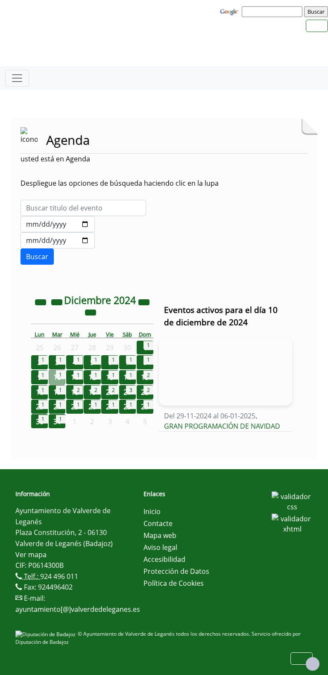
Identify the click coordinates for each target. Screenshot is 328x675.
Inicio (152, 511)
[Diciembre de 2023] (41, 301)
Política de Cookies (174, 583)
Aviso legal (160, 547)
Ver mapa (31, 554)
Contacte (158, 523)
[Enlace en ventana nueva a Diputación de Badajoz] (46, 633)
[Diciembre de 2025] (143, 301)
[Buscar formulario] (37, 256)
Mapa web (160, 535)
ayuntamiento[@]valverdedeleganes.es (77, 609)
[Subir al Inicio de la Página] (312, 664)
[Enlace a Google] (230, 11)
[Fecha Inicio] (57, 224)
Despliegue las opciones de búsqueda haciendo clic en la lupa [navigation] (119, 183)
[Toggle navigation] (17, 78)
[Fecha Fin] (57, 240)
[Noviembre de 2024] (57, 301)
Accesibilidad (164, 559)
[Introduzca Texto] (83, 208)
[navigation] (273, 11)
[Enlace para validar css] (292, 501)
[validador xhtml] (292, 523)
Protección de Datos (176, 571)
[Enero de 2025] (90, 311)
